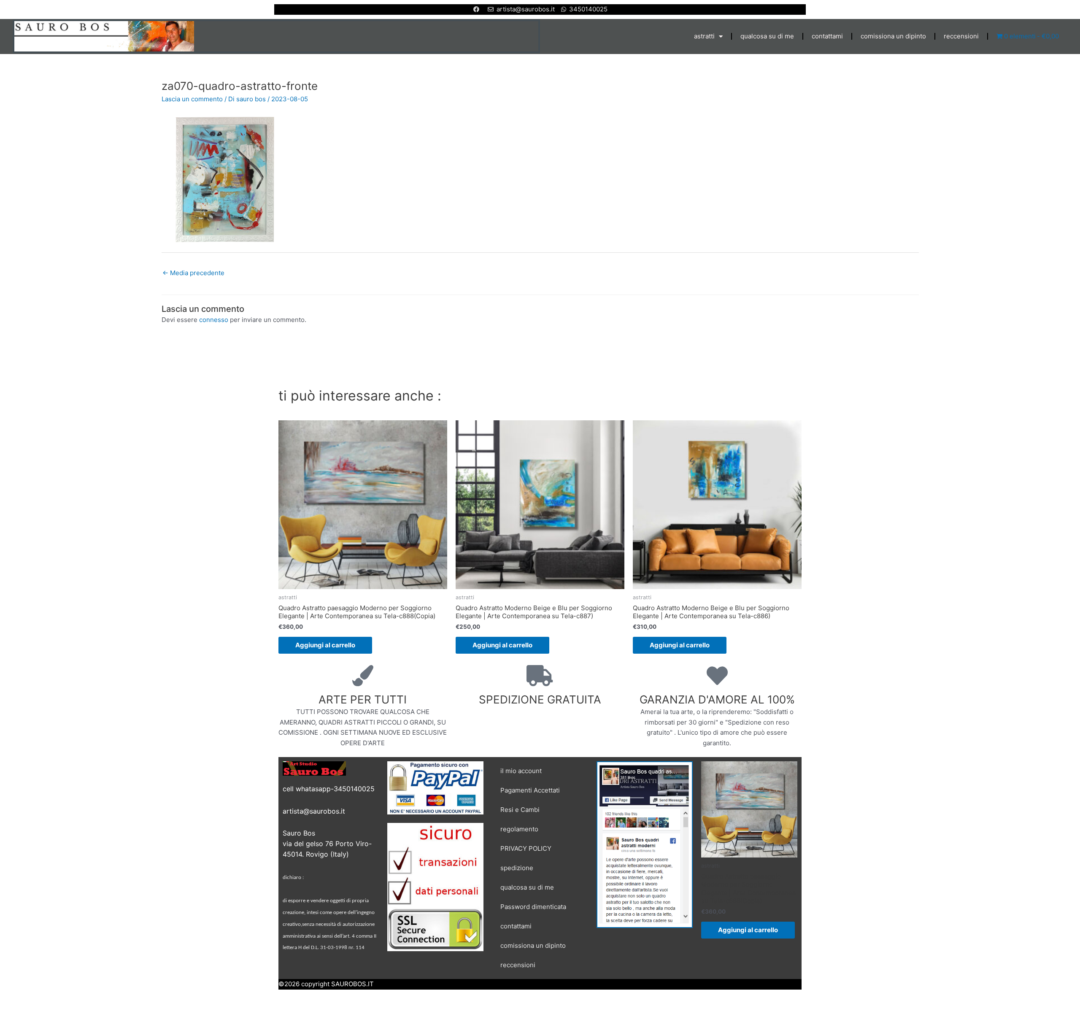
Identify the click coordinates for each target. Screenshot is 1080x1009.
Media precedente (193, 273)
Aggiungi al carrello (325, 645)
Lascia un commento (192, 99)
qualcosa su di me (767, 36)
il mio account (521, 771)
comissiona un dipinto (893, 36)
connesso (213, 320)
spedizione (516, 868)
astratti (704, 36)
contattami (827, 36)
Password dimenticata (533, 907)
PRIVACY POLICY (525, 848)
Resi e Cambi (520, 810)
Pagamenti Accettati (530, 790)
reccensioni (961, 36)
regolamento (519, 829)
